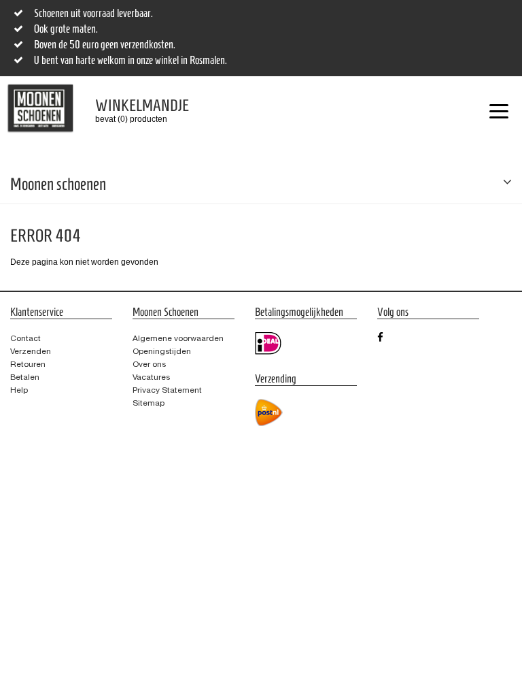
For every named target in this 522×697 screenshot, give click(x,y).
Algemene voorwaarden (178, 338)
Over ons (149, 364)
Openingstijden (162, 351)
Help (19, 390)
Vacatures (151, 377)
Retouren (28, 364)
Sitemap (148, 403)
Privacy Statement (167, 390)
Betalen (24, 377)
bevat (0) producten (132, 110)
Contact (25, 338)
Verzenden (30, 351)
